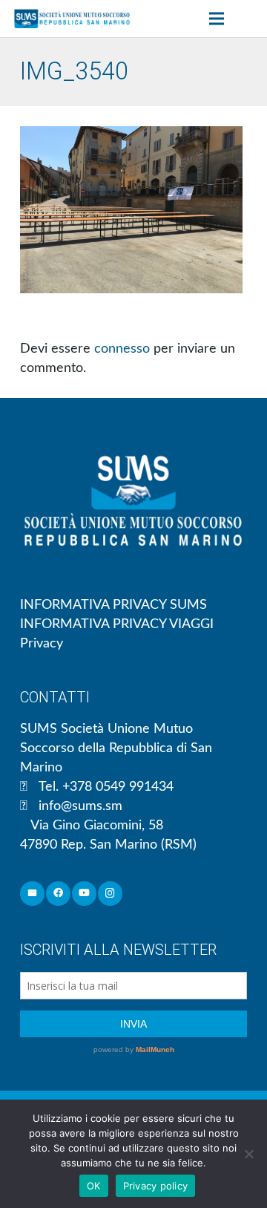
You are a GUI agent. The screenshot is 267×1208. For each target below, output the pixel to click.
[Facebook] (58, 893)
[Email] (32, 893)
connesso (122, 349)
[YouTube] (84, 893)
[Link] (72, 18)
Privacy (41, 643)
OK (94, 1186)
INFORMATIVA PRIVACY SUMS (113, 605)
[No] (248, 1153)
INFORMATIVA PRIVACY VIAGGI (117, 624)
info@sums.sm (80, 806)
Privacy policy (155, 1186)
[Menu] (216, 18)
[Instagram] (110, 893)
